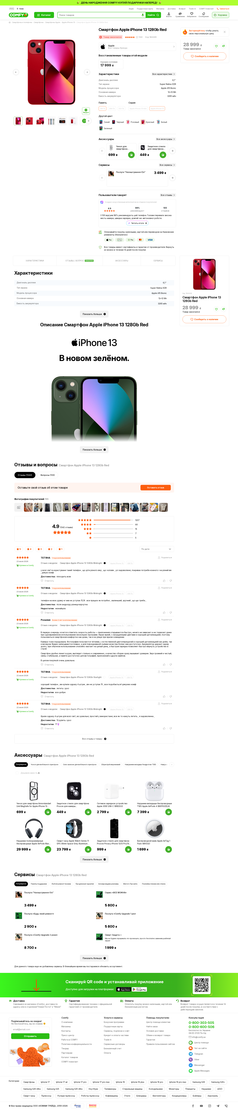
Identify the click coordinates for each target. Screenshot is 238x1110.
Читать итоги (137, 223)
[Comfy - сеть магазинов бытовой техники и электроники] (20, 15)
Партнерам (66, 1053)
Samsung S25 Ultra (73, 1089)
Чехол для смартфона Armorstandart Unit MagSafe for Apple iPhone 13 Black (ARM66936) (125, 147)
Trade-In (192, 9)
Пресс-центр (67, 1035)
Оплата (107, 1053)
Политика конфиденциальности (76, 1044)
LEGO (219, 1089)
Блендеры (141, 1096)
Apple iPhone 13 (68, 22)
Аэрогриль (213, 1096)
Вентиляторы (159, 1096)
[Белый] (104, 677)
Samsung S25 (53, 1089)
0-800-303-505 (201, 1023)
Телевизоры (110, 1089)
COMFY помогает (206, 9)
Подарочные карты (145, 9)
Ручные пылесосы (66, 1096)
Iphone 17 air (62, 1082)
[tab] (34, 261)
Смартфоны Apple (52, 22)
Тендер (65, 1048)
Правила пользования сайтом (160, 1044)
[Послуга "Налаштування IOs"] (111, 173)
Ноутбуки (93, 1089)
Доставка (172, 9)
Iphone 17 (45, 1082)
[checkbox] (25, 773)
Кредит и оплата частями (116, 1035)
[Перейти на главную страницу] (10, 22)
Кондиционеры (179, 1096)
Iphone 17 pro (80, 1082)
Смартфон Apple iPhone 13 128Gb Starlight (81, 677)
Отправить (30, 1036)
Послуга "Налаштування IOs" (130, 172)
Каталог (46, 15)
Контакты (66, 1031)
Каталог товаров (69, 1057)
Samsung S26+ (218, 1082)
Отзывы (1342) (25, 475)
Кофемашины (112, 1096)
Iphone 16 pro (157, 1082)
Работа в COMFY (69, 1039)
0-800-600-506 (201, 1027)
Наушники (206, 1089)
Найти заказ (152, 1026)
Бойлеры (197, 1096)
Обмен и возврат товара (158, 1035)
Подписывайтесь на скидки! (26, 1021)
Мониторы (174, 1089)
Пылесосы (46, 1096)
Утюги (127, 1096)
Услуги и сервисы (113, 1017)
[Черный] (105, 563)
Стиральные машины (132, 1089)
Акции (131, 9)
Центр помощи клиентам (158, 1022)
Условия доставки (155, 1031)
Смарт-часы (29, 1096)
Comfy (64, 1017)
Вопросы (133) (48, 475)
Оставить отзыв (155, 487)
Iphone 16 (120, 1082)
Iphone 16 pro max (177, 1082)
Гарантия (150, 1039)
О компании (67, 1022)
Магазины (160, 9)
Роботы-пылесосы (90, 1096)
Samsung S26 (199, 1082)
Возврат (182, 9)
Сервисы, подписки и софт (116, 1031)
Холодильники (156, 1089)
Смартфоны (39, 22)
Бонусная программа (114, 1022)
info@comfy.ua (198, 1037)
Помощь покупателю (157, 1017)
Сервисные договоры (114, 1044)
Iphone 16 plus (137, 1082)
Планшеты (190, 1089)
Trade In (107, 1039)
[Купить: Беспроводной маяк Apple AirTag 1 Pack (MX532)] (168, 849)
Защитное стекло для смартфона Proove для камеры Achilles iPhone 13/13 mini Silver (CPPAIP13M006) (157, 147)
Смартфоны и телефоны (22, 22)
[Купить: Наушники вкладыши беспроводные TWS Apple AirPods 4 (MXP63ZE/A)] (168, 812)
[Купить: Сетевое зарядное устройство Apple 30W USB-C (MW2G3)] (128, 812)
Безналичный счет (112, 1048)
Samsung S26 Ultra (31, 1089)
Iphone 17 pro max (101, 1082)
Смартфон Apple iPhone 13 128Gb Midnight (81, 563)
